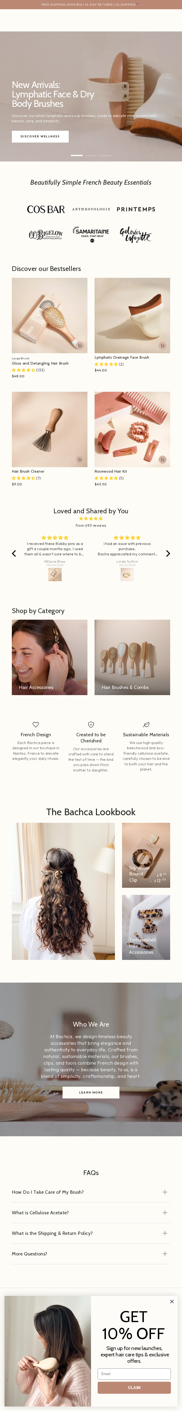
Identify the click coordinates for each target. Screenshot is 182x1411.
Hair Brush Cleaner (28, 471)
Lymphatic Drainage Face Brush (122, 357)
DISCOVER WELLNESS (40, 136)
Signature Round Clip (139, 874)
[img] (91, 518)
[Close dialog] (172, 1301)
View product (80, 346)
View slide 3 (105, 152)
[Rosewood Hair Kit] (132, 429)
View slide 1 (77, 152)
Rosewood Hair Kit (111, 471)
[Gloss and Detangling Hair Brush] (49, 315)
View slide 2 (91, 152)
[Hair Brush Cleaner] (49, 429)
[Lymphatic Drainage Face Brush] (132, 315)
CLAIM (134, 1387)
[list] (91, 747)
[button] (15, 553)
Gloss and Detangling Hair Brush (40, 363)
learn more (91, 1092)
